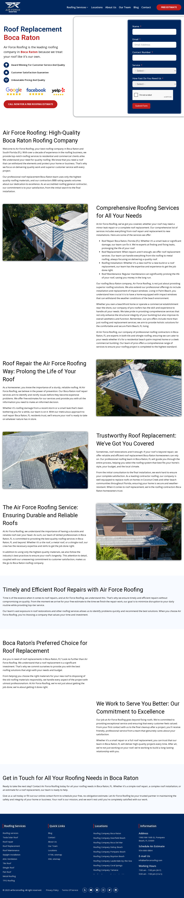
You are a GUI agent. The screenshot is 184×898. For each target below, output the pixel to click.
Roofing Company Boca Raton (107, 833)
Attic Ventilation (10, 859)
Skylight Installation (11, 854)
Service (136, 65)
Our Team (53, 846)
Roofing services (10, 833)
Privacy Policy (52, 890)
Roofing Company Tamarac (105, 870)
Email (135, 39)
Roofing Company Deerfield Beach (109, 838)
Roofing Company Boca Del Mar (108, 842)
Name (135, 26)
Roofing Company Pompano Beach (109, 851)
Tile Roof (7, 863)
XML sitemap (54, 859)
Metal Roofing (9, 876)
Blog (50, 833)
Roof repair (8, 841)
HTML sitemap (55, 854)
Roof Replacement (11, 846)
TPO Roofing (9, 880)
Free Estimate (169, 7)
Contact (51, 837)
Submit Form (141, 106)
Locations (52, 850)
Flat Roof (7, 872)
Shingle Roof (8, 867)
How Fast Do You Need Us (146, 78)
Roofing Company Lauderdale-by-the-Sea (112, 860)
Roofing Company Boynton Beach (108, 856)
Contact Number (141, 52)
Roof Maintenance (11, 850)
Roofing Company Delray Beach (108, 847)
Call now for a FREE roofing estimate (30, 104)
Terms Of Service (70, 890)
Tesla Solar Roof (10, 837)
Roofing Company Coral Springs (107, 865)
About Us (52, 841)
